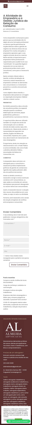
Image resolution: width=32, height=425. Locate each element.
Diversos (6, 31)
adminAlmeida (10, 29)
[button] (18, 421)
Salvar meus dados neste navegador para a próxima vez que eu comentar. (16, 258)
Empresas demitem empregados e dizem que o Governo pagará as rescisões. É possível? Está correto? (15, 297)
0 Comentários (14, 31)
